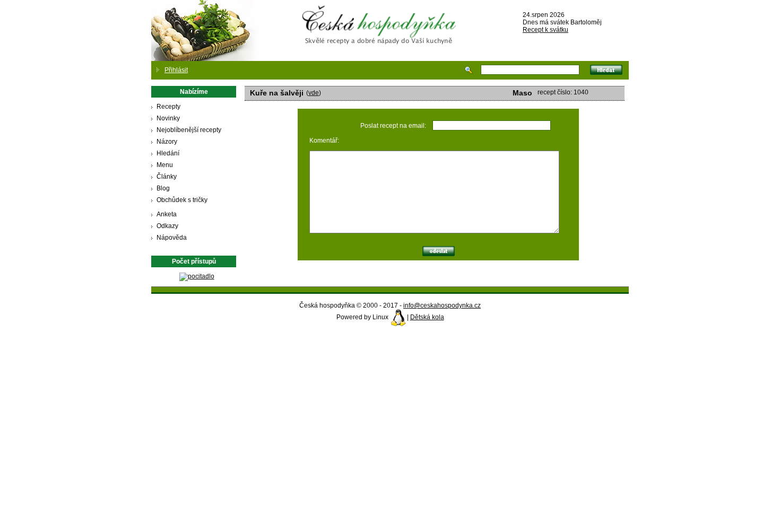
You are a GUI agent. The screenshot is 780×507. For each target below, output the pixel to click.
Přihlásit (176, 70)
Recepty (168, 106)
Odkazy (167, 226)
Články (167, 176)
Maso (522, 93)
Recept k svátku (545, 29)
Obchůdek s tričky (182, 200)
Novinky (168, 118)
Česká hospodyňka (381, 16)
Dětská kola (427, 317)
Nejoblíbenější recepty (189, 130)
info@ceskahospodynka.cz (442, 305)
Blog (163, 188)
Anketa (167, 214)
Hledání (168, 153)
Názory (167, 141)
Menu (165, 165)
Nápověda (172, 237)
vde (313, 93)
